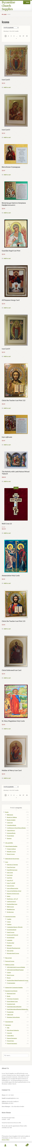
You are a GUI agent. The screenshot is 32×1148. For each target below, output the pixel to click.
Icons (6, 862)
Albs (8, 1027)
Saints (8, 896)
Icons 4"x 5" (10, 880)
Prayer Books (10, 835)
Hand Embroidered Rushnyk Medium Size (17, 1009)
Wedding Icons (11, 909)
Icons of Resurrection (12, 888)
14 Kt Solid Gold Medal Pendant (15, 969)
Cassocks (9, 1033)
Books (7, 812)
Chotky (9, 972)
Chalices (9, 924)
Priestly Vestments (12, 1043)
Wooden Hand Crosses (13, 953)
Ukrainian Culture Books (13, 1017)
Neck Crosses (10, 975)
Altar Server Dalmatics (13, 1030)
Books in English (11, 820)
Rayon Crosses (11, 854)
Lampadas (9, 940)
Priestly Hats (10, 1040)
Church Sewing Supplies (11, 846)
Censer (9, 921)
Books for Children (12, 817)
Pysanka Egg (10, 1012)
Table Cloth (10, 1014)
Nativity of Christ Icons (13, 893)
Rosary (9, 977)
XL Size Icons (10, 912)
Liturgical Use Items (10, 916)
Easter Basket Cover (12, 1001)
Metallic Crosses (11, 851)
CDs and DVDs (9, 842)
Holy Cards (10, 872)
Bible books (10, 814)
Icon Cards (10, 875)
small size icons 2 (11, 901)
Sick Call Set (10, 950)
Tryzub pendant (11, 983)
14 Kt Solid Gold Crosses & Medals (16, 967)
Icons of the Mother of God (14, 891)
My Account (5, 1145)
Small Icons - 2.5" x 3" (12, 899)
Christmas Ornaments (13, 998)
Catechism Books (11, 825)
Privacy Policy (5, 1139)
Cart (24, 1144)
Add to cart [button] (7, 87)
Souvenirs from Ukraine (11, 990)
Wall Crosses (10, 906)
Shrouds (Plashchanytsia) (13, 948)
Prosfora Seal (10, 942)
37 (23, 36)
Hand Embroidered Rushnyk (14, 1006)
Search (16, 1145)
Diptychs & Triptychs (12, 864)
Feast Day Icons (11, 867)
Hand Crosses (10, 932)
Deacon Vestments (12, 1038)
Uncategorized (9, 1021)
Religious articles (9, 964)
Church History (11, 830)
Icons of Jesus (10, 885)
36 (20, 36)
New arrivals (8, 957)
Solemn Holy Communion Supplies (14, 987)
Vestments (8, 1025)
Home (4, 14)
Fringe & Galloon (11, 849)
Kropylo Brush (10, 937)
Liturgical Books (11, 833)
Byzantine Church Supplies (8, 6)
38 (26, 36)
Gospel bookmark (11, 929)
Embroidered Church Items (12, 858)
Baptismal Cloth (11, 993)
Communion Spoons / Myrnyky (15, 927)
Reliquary (9, 945)
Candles (9, 919)
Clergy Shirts (10, 1035)
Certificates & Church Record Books (16, 828)
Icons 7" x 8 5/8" (11, 883)
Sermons (9, 838)
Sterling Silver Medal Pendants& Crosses (17, 980)
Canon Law (10, 822)
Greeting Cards (11, 1004)
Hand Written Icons (12, 870)
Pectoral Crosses (9, 961)
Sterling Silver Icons (12, 904)
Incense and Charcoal (12, 935)
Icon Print (9, 877)
